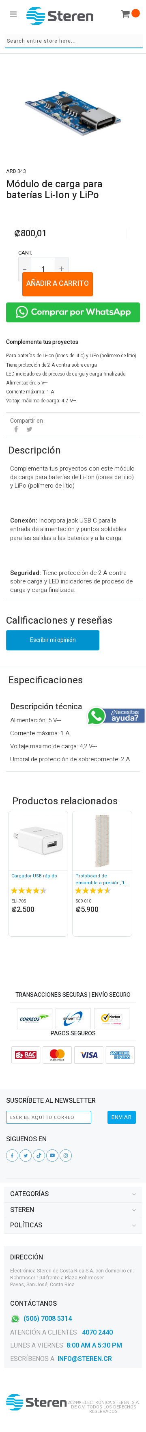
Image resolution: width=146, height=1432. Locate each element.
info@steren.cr (85, 1359)
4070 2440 (96, 1332)
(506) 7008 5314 (48, 1318)
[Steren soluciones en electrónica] (59, 16)
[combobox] (74, 41)
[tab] (73, 1194)
